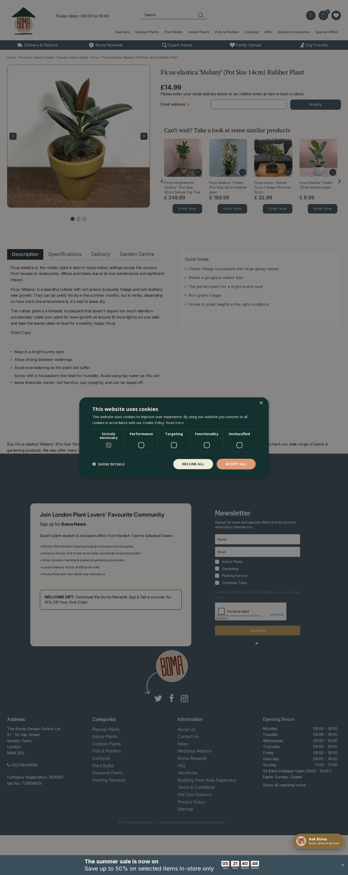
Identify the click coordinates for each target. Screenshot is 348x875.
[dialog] (174, 437)
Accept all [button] (236, 464)
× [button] (261, 403)
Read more (175, 422)
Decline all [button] (193, 464)
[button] (108, 464)
